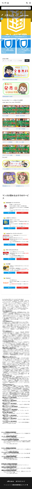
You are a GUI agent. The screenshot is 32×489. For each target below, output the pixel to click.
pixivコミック (19, 307)
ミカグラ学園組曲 (23, 390)
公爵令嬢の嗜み (26, 389)
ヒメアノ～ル (13, 328)
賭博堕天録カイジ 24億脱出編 (10, 410)
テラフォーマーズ (13, 407)
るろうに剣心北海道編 (23, 422)
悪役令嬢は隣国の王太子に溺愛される (18, 393)
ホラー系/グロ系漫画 (20, 128)
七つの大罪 (16, 326)
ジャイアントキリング (24, 351)
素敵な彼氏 (5, 416)
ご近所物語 (22, 368)
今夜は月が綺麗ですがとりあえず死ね (19, 322)
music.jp (27, 300)
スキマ (13, 307)
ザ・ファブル (21, 410)
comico (23, 304)
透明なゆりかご (23, 363)
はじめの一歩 (6, 401)
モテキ (11, 352)
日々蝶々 (8, 373)
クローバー (24, 343)
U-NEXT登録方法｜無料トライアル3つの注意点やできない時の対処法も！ (23, 50)
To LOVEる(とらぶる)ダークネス (22, 314)
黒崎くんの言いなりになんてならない (11, 357)
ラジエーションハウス (24, 319)
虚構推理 (12, 329)
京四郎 (23, 344)
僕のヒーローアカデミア (15, 398)
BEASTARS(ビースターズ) (11, 343)
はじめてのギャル (17, 389)
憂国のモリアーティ (19, 313)
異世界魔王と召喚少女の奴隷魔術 (10, 353)
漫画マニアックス (9, 305)
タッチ (9, 335)
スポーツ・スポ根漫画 (7, 142)
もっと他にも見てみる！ (12, 435)
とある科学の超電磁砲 (16, 388)
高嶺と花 (11, 465)
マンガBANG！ (23, 305)
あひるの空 (13, 327)
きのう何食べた (11, 349)
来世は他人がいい (17, 352)
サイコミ (17, 305)
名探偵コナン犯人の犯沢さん (9, 336)
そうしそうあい (6, 390)
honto (25, 301)
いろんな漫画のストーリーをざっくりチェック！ (13, 169)
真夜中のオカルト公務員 (13, 387)
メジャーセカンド (14, 404)
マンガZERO (23, 306)
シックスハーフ (14, 373)
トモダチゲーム (6, 322)
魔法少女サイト (17, 345)
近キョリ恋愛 (16, 358)
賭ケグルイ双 (25, 378)
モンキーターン (19, 337)
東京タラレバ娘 (15, 364)
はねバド (27, 349)
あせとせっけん (26, 352)
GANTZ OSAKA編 (14, 319)
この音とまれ (10, 314)
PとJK (4, 359)
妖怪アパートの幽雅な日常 (19, 348)
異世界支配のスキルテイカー (17, 354)
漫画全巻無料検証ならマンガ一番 (20, 484)
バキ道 (19, 343)
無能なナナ (11, 380)
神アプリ (9, 346)
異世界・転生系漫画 (20, 115)
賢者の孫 (14, 395)
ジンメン (17, 332)
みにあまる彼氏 (17, 369)
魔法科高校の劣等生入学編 (15, 378)
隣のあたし (9, 359)
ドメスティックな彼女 (24, 449)
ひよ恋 (27, 368)
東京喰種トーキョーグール (10, 318)
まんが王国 (20, 301)
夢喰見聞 (17, 380)
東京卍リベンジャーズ (15, 401)
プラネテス (5, 352)
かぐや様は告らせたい (11, 317)
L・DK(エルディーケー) (18, 359)
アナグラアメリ (25, 371)
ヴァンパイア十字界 (11, 379)
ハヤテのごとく (23, 333)
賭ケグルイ (5, 376)
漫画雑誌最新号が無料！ (7, 96)
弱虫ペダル (13, 342)
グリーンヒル (6, 328)
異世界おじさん (14, 390)
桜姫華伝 (5, 372)
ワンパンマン (19, 315)
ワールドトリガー (14, 316)
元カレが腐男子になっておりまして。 (20, 377)
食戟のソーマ (22, 316)
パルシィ (9, 307)
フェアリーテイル (24, 326)
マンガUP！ (11, 306)
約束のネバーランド (20, 433)
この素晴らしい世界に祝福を (17, 386)
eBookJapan (16, 300)
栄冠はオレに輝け (16, 346)
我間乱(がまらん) (6, 327)
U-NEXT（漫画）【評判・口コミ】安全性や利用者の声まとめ (8, 50)
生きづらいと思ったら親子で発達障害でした (15, 394)
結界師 (17, 333)
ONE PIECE (5, 398)
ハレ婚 (17, 329)
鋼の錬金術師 (19, 376)
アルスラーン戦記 (8, 324)
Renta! (25, 303)
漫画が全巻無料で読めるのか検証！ (10, 79)
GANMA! (17, 306)
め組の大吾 (24, 338)
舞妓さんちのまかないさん (16, 334)
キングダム (20, 317)
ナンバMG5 (23, 346)
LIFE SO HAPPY (12, 413)
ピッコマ (19, 304)
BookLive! (14, 301)
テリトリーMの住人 (13, 372)
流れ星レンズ (22, 370)
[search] (29, 8)
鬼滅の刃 (28, 433)
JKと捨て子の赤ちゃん (7, 389)
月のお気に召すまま (14, 416)
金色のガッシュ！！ (10, 337)
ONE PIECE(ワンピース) (9, 433)
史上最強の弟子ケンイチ (8, 332)
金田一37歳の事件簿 (7, 348)
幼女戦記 (26, 385)
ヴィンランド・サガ (21, 350)
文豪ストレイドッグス (18, 385)
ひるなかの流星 (24, 367)
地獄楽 (4, 320)
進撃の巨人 (5, 419)
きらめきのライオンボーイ (15, 371)
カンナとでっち (12, 360)
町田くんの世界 (14, 370)
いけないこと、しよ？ (18, 374)
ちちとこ (5, 380)
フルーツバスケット (24, 465)
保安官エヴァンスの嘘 (8, 340)
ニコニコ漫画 (10, 308)
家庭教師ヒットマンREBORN (9, 312)
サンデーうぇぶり (12, 303)
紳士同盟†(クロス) (23, 373)
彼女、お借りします (12, 325)
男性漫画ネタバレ (6, 186)
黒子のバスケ (6, 316)
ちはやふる (19, 360)
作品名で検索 (5, 58)
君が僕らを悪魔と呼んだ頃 (23, 327)
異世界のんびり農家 (7, 385)
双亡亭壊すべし (11, 333)
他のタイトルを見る (9, 399)
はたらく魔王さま (6, 386)
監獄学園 (22, 329)
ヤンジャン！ (26, 302)
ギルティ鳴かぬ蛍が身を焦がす (11, 365)
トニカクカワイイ (25, 339)
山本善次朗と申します (8, 369)
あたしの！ (10, 374)
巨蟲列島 (19, 344)
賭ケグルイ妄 (5, 378)
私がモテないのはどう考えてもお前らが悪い (15, 381)
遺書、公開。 (12, 376)
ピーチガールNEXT (25, 358)
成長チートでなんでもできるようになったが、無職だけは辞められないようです (15, 392)
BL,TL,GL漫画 (5, 115)
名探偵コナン (15, 335)
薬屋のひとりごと (13, 382)
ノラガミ (25, 324)
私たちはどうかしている (13, 363)
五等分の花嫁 (9, 326)
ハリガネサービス (11, 344)
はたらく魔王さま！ (8, 440)
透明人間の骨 (6, 319)
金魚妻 (27, 318)
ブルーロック (24, 401)
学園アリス (16, 465)
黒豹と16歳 (22, 365)
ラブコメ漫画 (5, 128)
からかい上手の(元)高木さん (15, 338)
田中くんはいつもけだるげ (23, 379)
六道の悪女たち (6, 342)
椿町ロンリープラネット (8, 367)
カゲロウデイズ (11, 391)
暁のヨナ (5, 413)
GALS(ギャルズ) (5, 368)
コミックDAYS (17, 308)
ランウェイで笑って (22, 325)
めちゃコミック (12, 304)
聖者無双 (21, 353)
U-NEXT (22, 300)
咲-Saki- (4, 379)
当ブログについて (20, 481)
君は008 (22, 332)
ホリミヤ (22, 380)
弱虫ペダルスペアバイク (7, 345)
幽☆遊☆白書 (27, 315)
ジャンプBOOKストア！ (16, 302)
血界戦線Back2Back (21, 312)
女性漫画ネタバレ (20, 186)
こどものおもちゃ (14, 368)
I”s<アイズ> (6, 434)
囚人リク (8, 345)
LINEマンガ (20, 303)
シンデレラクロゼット (24, 416)
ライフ (9, 361)
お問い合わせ (10, 481)
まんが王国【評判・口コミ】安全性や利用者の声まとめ (14, 36)
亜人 (23, 349)
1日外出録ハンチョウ (22, 328)
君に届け (8, 370)
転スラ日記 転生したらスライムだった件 (15, 351)
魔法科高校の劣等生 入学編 (10, 457)
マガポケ (5, 303)
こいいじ (9, 362)
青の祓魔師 (11, 313)
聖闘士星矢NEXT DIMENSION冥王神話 (19, 345)
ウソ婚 (27, 365)
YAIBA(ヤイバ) (17, 339)
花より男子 (17, 367)
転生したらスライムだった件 (9, 350)
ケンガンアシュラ (18, 340)
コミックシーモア (7, 301)
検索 (27, 60)
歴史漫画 (18, 155)
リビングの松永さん (16, 362)
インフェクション (17, 324)
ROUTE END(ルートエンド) (9, 315)
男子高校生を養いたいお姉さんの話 (10, 323)
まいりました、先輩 (18, 471)
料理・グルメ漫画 (20, 142)
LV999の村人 (25, 388)
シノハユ (20, 382)
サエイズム (20, 342)
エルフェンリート (21, 318)
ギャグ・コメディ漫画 (7, 155)
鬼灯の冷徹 (18, 349)
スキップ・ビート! (20, 413)
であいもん (22, 387)
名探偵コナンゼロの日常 (24, 335)
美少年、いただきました (17, 361)
